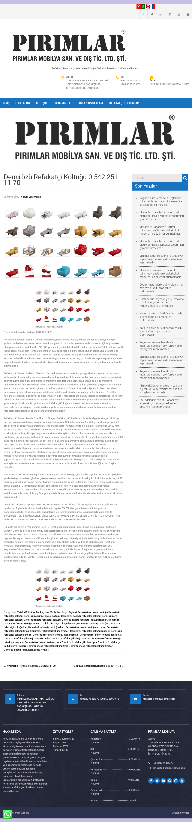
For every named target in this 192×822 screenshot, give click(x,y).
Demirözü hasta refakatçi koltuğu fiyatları (84, 619)
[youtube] (186, 14)
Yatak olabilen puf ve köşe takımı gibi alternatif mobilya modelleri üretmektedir (161, 317)
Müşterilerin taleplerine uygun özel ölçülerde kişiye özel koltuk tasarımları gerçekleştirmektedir (162, 216)
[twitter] (150, 14)
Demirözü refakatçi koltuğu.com (43, 642)
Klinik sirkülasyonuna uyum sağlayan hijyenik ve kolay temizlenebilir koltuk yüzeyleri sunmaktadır (161, 389)
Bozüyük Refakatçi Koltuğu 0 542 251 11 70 (99, 665)
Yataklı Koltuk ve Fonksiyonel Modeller (38, 612)
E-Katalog (22, 103)
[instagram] (177, 14)
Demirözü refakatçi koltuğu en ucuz (85, 627)
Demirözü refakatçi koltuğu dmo (46, 627)
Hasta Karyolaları (89, 103)
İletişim (41, 103)
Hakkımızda (62, 103)
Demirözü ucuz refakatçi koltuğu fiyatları (26, 649)
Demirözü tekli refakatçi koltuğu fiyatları (91, 646)
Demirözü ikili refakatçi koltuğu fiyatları (54, 623)
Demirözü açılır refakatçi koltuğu (42, 616)
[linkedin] (159, 14)
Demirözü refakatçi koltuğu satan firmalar (27, 638)
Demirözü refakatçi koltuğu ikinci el (90, 631)
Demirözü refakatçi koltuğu (92, 623)
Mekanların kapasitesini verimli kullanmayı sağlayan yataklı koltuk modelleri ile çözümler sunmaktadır (160, 230)
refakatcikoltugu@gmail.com (169, 84)
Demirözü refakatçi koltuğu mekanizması (55, 634)
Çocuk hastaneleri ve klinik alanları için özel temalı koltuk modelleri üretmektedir (162, 288)
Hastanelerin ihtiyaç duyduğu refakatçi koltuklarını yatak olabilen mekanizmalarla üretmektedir (162, 302)
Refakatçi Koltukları (124, 103)
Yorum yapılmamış (31, 196)
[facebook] (141, 14)
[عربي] (143, 6)
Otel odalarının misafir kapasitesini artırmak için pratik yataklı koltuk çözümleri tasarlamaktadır (160, 403)
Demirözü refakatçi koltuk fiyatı (79, 642)
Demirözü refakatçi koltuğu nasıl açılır (100, 634)
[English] (148, 6)
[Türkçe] (138, 6)
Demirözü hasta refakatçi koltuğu (42, 619)
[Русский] (153, 6)
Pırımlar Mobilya (20, 812)
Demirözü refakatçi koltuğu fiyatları (49, 631)
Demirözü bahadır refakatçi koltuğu (80, 616)
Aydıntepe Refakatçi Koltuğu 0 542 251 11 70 (30, 665)
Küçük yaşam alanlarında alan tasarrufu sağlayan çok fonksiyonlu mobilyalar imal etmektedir (161, 346)
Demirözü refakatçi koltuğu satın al (70, 638)
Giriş (6, 103)
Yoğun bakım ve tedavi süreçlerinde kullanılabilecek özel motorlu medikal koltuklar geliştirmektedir (161, 201)
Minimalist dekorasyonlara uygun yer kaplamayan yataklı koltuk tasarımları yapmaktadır (161, 259)
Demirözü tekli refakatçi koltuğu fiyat (47, 646)
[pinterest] (168, 14)
